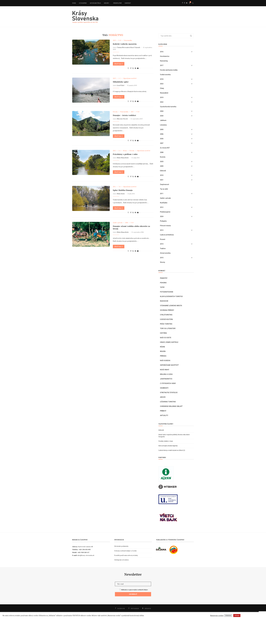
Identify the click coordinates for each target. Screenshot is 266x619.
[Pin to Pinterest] (135, 68)
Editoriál (161, 430)
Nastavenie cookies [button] (217, 616)
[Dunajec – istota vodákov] (91, 123)
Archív (106, 3)
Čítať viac (117, 64)
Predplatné (117, 3)
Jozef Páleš (120, 85)
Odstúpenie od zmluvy (121, 560)
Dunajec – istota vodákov (124, 115)
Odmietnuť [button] (228, 615)
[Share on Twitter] (133, 68)
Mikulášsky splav (121, 82)
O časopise (83, 3)
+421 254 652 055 (85, 549)
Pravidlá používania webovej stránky (126, 555)
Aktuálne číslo (95, 3)
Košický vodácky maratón (125, 44)
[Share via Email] (138, 68)
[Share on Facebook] (130, 68)
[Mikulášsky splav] (91, 90)
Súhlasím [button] (237, 615)
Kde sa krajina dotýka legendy (168, 446)
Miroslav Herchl (122, 119)
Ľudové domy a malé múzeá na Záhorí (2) (171, 450)
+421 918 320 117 (83, 552)
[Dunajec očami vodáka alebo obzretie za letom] (91, 234)
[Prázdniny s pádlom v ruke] (91, 162)
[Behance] (186, 5)
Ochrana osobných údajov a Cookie (125, 551)
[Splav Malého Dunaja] (91, 198)
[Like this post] (128, 68)
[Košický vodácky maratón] (91, 52)
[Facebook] (182, 5)
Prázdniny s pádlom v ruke (125, 154)
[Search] (193, 3)
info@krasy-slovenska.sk (85, 555)
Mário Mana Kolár (123, 158)
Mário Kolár (121, 194)
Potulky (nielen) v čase (165, 441)
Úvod (74, 3)
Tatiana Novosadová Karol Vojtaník (128, 47)
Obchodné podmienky (121, 546)
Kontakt (128, 3)
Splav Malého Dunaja (123, 190)
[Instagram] (184, 5)
